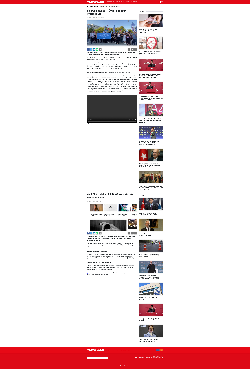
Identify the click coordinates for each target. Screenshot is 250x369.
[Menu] (162, 2)
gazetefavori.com (92, 273)
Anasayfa (108, 350)
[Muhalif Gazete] (95, 1)
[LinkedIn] (94, 49)
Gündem (109, 2)
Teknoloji (134, 2)
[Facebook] (88, 49)
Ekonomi (115, 2)
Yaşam (127, 2)
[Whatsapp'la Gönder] (97, 49)
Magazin (121, 2)
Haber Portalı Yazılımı (126, 365)
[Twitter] (91, 49)
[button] (129, 49)
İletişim (117, 350)
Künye (113, 350)
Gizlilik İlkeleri (123, 350)
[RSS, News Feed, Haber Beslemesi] (161, 350)
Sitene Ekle (130, 350)
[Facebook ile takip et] (158, 350)
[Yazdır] (100, 49)
